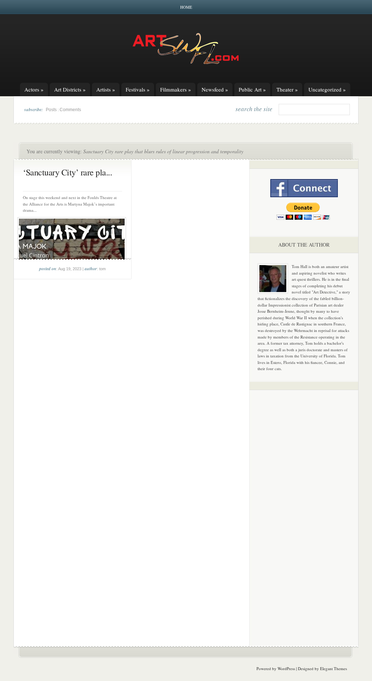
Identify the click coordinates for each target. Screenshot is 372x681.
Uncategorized (327, 89)
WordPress (286, 668)
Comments (70, 109)
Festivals (138, 89)
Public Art (252, 89)
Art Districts (70, 89)
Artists (105, 89)
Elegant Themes (333, 668)
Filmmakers (175, 89)
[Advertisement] (304, 509)
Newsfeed (215, 89)
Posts (51, 109)
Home (186, 7)
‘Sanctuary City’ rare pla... (67, 172)
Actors (34, 89)
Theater (287, 89)
